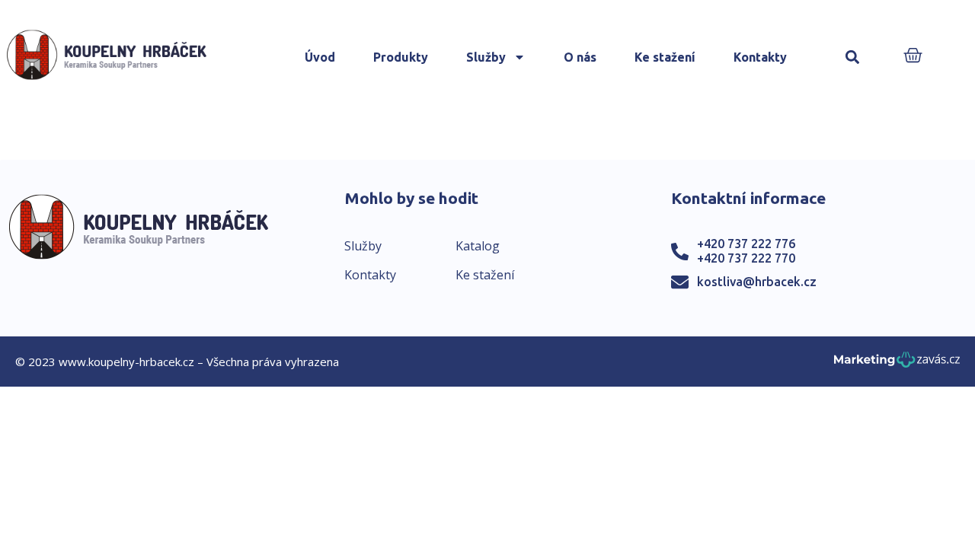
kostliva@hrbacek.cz (757, 281)
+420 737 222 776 (746, 243)
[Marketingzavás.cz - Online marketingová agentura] (897, 364)
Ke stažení (665, 57)
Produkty (400, 57)
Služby (486, 57)
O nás (580, 57)
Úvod (320, 57)
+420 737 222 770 (746, 258)
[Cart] (912, 57)
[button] (852, 57)
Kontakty (760, 57)
